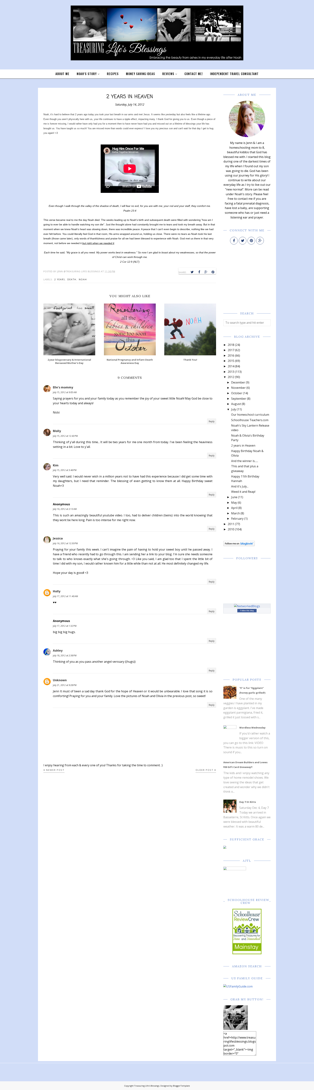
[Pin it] (213, 272)
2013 (231, 372)
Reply (211, 421)
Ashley (58, 651)
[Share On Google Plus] (206, 272)
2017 (231, 350)
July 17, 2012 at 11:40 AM (65, 596)
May (234, 503)
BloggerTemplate (181, 1085)
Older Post (205, 770)
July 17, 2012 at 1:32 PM (65, 625)
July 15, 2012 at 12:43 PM (65, 435)
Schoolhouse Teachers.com (249, 420)
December (238, 382)
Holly (56, 591)
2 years (59, 279)
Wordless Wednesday (252, 727)
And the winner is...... (244, 461)
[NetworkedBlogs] (247, 606)
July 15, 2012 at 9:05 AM (65, 392)
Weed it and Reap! (243, 492)
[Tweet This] (192, 272)
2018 (231, 345)
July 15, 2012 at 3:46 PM (65, 470)
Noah (83, 279)
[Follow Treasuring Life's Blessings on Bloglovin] (239, 545)
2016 (231, 356)
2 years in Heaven (243, 445)
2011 (231, 524)
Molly (57, 431)
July (233, 409)
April (234, 508)
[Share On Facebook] (199, 272)
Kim (56, 465)
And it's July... (239, 486)
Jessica (58, 538)
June (234, 497)
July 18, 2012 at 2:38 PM (65, 655)
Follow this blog (247, 610)
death (71, 279)
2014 (231, 366)
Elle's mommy (63, 387)
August (236, 404)
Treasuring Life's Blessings (146, 1085)
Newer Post (55, 770)
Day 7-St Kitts (247, 802)
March (235, 513)
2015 (231, 361)
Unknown (60, 680)
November (238, 388)
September (238, 399)
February (237, 519)
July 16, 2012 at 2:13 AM (65, 509)
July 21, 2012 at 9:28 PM (65, 685)
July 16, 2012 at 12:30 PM (65, 543)
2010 (231, 529)
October (236, 393)
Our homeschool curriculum (250, 415)
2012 (231, 377)
